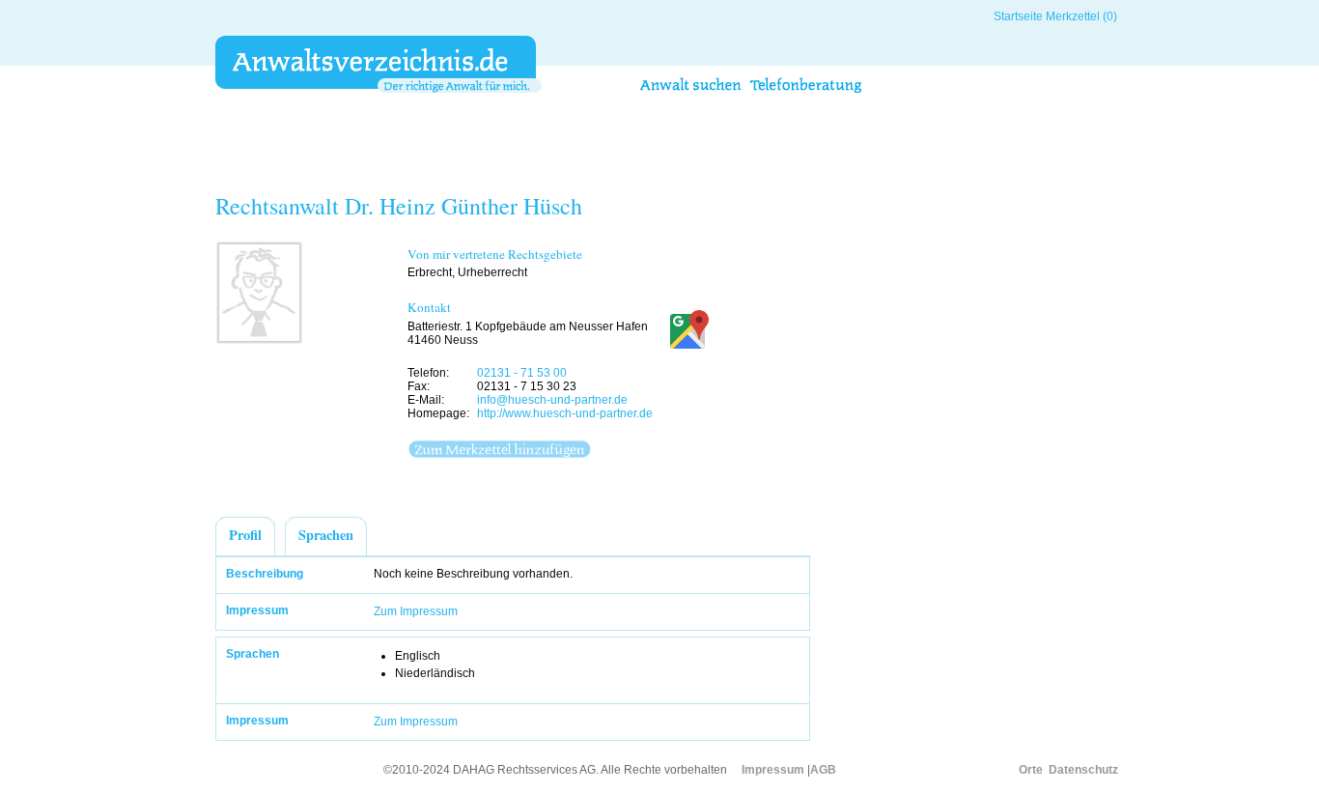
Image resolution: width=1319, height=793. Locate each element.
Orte (1031, 770)
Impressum (773, 770)
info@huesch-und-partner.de (552, 400)
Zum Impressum (416, 611)
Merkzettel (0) (1081, 16)
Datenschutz (1083, 770)
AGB (823, 770)
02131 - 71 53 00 (522, 373)
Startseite (1018, 16)
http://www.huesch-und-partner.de (565, 413)
